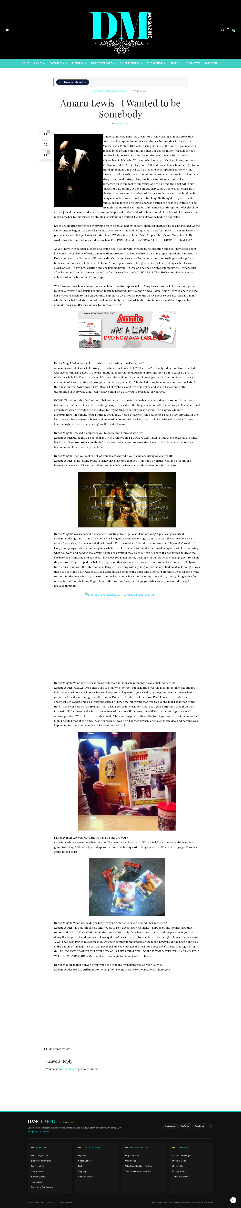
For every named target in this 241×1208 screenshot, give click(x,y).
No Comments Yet (59, 1049)
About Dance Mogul (181, 1155)
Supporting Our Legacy (42, 1187)
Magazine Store (132, 1155)
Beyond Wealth (38, 1176)
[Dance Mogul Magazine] (120, 29)
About (38, 63)
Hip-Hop (82, 1155)
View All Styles (85, 1176)
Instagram (170, 1126)
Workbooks (130, 1160)
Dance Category (101, 63)
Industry (77, 63)
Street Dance (84, 1160)
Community (57, 63)
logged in (68, 1069)
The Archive (155, 63)
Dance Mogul (122, 124)
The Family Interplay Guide (138, 1171)
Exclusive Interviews (41, 1160)
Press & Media (179, 1160)
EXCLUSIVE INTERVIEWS (106, 91)
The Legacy (36, 1181)
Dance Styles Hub (39, 1155)
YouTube (185, 1126)
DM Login (211, 63)
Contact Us (193, 63)
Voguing (82, 1171)
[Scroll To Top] (233, 1200)
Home (25, 63)
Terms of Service (180, 1176)
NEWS (122, 91)
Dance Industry (129, 63)
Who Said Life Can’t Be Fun (138, 1166)
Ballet (81, 1166)
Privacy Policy (179, 1171)
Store (174, 63)
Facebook (199, 1126)
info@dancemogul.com (39, 1131)
